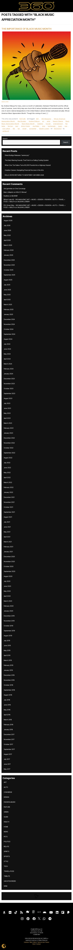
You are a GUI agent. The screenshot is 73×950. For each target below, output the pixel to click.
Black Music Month (28, 124)
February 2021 (8, 547)
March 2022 (8, 482)
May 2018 (7, 710)
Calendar (26, 942)
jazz (16, 126)
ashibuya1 (5, 131)
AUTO (6, 787)
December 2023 (9, 379)
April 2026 (7, 240)
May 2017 (7, 769)
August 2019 (8, 636)
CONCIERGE (8, 792)
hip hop (10, 126)
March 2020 (8, 601)
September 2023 (9, 393)
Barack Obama (58, 121)
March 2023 (8, 423)
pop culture (6, 129)
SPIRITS (6, 851)
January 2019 (8, 670)
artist (48, 121)
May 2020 (7, 591)
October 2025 (8, 270)
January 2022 (8, 492)
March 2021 (8, 542)
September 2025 (9, 275)
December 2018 (9, 675)
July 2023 (7, 403)
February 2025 (8, 309)
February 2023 (8, 428)
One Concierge (20, 189)
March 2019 (8, 660)
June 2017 (7, 764)
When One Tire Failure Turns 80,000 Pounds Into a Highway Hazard (28, 165)
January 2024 (8, 374)
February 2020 (8, 606)
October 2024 (8, 329)
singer (24, 129)
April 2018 (7, 715)
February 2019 (8, 665)
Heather (6, 196)
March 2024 (8, 364)
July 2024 (7, 344)
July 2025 (7, 285)
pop (66, 126)
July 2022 (7, 463)
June (43, 126)
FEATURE (22, 119)
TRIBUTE (7, 876)
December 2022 (9, 438)
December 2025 (9, 260)
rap (19, 129)
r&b (14, 129)
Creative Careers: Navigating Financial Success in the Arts (24, 170)
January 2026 (8, 255)
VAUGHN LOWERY (23, 202)
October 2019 (8, 626)
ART (5, 782)
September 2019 (9, 631)
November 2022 (9, 443)
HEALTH (6, 822)
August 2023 (8, 398)
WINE (5, 886)
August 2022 (8, 458)
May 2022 (7, 472)
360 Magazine (46, 119)
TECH (6, 866)
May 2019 (7, 650)
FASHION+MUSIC (9, 802)
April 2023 (7, 418)
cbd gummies (8, 189)
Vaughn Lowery (44, 129)
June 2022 (7, 468)
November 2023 (9, 384)
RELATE (6, 846)
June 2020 (7, 586)
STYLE (6, 861)
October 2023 (8, 388)
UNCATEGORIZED (10, 881)
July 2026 (7, 225)
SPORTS (7, 856)
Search (5, 139)
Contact (38, 944)
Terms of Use (41, 942)
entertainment (58, 124)
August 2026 (8, 220)
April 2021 (7, 537)
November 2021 (9, 502)
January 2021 (8, 552)
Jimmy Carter (25, 126)
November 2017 (9, 739)
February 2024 (8, 369)
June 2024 (7, 349)
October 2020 (8, 566)
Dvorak (48, 124)
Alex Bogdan (21, 121)
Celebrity (40, 124)
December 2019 (9, 616)
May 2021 (7, 532)
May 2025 (7, 295)
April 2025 (7, 300)
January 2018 (8, 729)
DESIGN (6, 797)
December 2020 (9, 556)
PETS (6, 837)
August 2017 (8, 754)
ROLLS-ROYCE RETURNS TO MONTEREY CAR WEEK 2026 (24, 175)
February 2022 (8, 487)
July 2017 (7, 759)
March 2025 (8, 304)
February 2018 (8, 725)
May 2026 (7, 235)
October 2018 (8, 685)
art (43, 121)
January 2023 (8, 433)
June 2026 (7, 230)
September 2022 (9, 453)
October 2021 (8, 507)
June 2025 (7, 290)
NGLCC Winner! (21, 192)
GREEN (6, 812)
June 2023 (7, 408)
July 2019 (7, 641)
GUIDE (6, 817)
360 (37, 119)
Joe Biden (36, 126)
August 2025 (8, 280)
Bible (31, 942)
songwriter (32, 129)
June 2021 (7, 527)
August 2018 (8, 695)
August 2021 (8, 517)
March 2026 (8, 245)
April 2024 (7, 359)
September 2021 (9, 512)
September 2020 (9, 571)
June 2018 (7, 705)
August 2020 (8, 576)
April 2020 (7, 596)
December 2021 (9, 497)
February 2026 (8, 250)
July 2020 (7, 581)
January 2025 (8, 314)
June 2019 (7, 645)
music (60, 126)
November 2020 (9, 561)
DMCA (35, 942)
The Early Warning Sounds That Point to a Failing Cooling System (27, 160)
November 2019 (9, 621)
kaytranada (51, 126)
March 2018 (8, 720)
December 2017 (9, 734)
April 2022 (7, 477)
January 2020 (8, 611)
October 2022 (8, 448)
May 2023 (7, 413)
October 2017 (8, 744)
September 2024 (9, 334)
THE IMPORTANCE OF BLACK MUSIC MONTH (26, 28)
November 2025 (9, 265)
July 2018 (7, 700)
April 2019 (7, 655)
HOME (6, 827)
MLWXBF (15, 196)
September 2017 (9, 749)
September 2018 (9, 690)
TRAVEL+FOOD (9, 871)
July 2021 (7, 522)
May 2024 (7, 354)
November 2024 (9, 324)
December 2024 (9, 319)
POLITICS (7, 842)
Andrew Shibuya (34, 121)
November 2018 (9, 680)
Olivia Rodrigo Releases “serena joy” (17, 155)
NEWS (6, 832)
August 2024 (8, 339)
